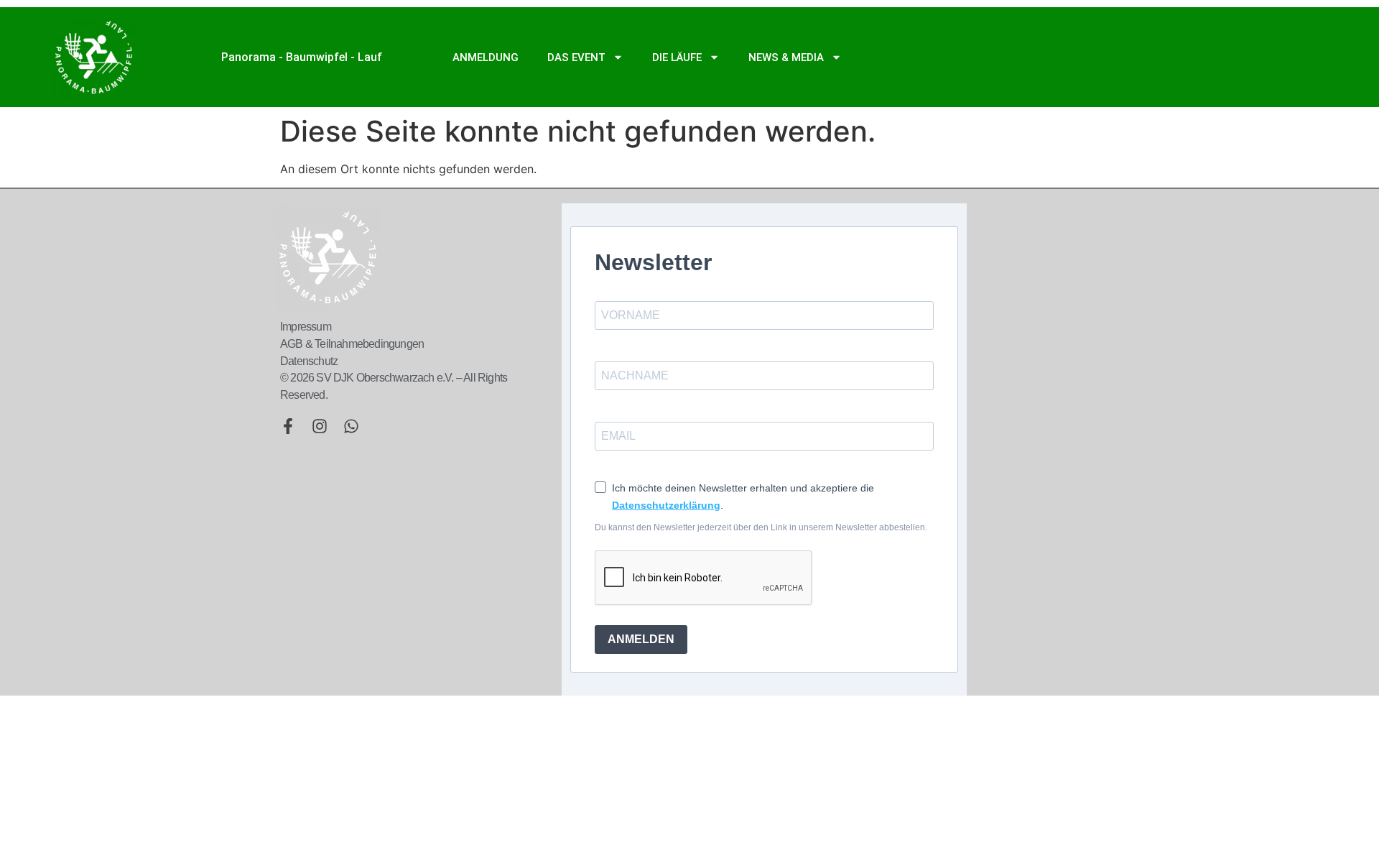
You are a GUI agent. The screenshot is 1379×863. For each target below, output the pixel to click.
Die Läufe (677, 57)
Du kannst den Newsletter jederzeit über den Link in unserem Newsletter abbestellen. (761, 527)
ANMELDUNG (485, 57)
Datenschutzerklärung (666, 505)
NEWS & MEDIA (786, 57)
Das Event (576, 57)
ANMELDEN (641, 639)
